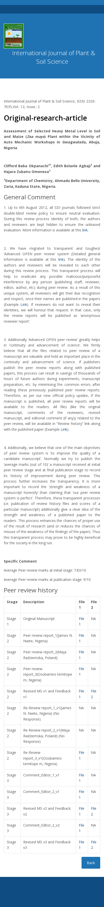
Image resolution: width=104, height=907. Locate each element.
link (85, 230)
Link (23, 304)
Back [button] (91, 862)
